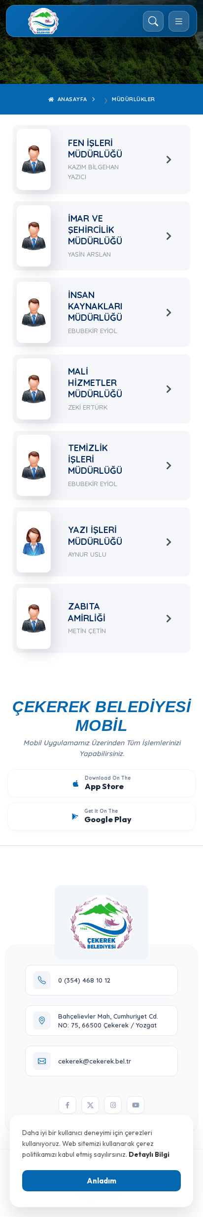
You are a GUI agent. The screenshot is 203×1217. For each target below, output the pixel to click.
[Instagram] (113, 1105)
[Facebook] (67, 1105)
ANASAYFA (71, 99)
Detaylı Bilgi (149, 1154)
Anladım (101, 1180)
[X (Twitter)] (90, 1105)
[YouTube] (135, 1105)
